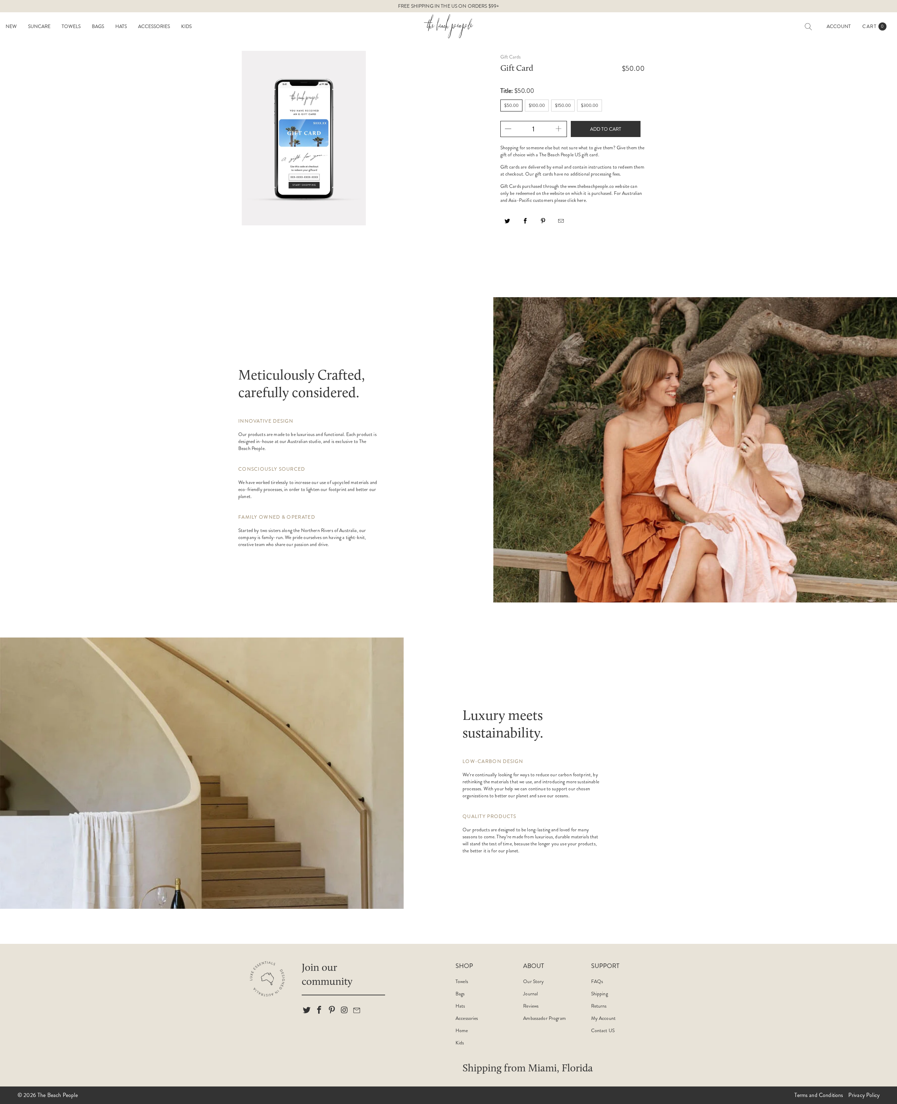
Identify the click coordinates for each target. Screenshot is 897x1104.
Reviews (531, 1005)
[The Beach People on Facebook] (319, 1010)
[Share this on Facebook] (525, 223)
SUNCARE (39, 26)
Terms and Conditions (818, 1095)
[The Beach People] (448, 26)
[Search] (808, 27)
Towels (462, 981)
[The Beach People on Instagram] (344, 1010)
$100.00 (537, 105)
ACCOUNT (839, 26)
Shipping (599, 993)
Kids (460, 1042)
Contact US (603, 1030)
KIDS (186, 26)
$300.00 (589, 105)
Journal (530, 993)
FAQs (597, 981)
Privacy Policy (863, 1095)
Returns (599, 1005)
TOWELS (71, 26)
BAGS (98, 26)
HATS (121, 26)
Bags (460, 993)
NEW (11, 26)
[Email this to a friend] (561, 223)
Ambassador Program (544, 1018)
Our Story (533, 981)
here (581, 200)
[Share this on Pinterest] (543, 223)
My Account (603, 1018)
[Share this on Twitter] (507, 223)
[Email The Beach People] (357, 1010)
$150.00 (563, 105)
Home (462, 1030)
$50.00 (511, 105)
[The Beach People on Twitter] (307, 1010)
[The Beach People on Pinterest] (332, 1010)
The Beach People (57, 1095)
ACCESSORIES (154, 26)
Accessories (467, 1018)
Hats (460, 1005)
